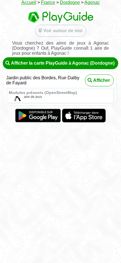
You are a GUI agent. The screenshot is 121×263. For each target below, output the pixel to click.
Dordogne (70, 2)
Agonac (92, 2)
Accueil (28, 2)
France (48, 2)
